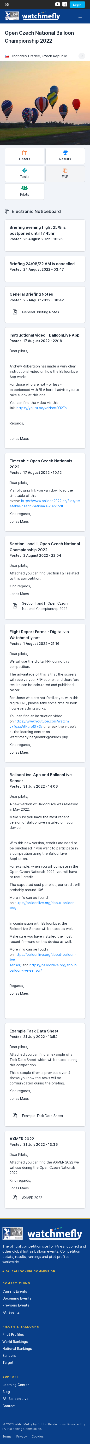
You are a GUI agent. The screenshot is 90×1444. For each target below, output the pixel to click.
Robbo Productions (52, 1424)
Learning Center (15, 1385)
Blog (6, 1392)
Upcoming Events (16, 1298)
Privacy (21, 1436)
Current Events (14, 1291)
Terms (7, 1436)
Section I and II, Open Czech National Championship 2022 (45, 606)
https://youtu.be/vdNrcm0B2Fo (42, 408)
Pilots (24, 194)
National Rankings (17, 1349)
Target (7, 1362)
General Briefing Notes (40, 312)
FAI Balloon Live (15, 1399)
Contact (9, 1406)
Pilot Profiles (13, 1334)
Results (65, 159)
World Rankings (15, 1342)
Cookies (38, 1436)
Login (77, 4)
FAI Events (11, 1312)
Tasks (24, 177)
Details (24, 159)
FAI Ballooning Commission (30, 1271)
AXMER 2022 (32, 1198)
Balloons (9, 1355)
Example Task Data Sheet (42, 1116)
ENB (65, 177)
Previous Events (15, 1305)
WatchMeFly (23, 1424)
